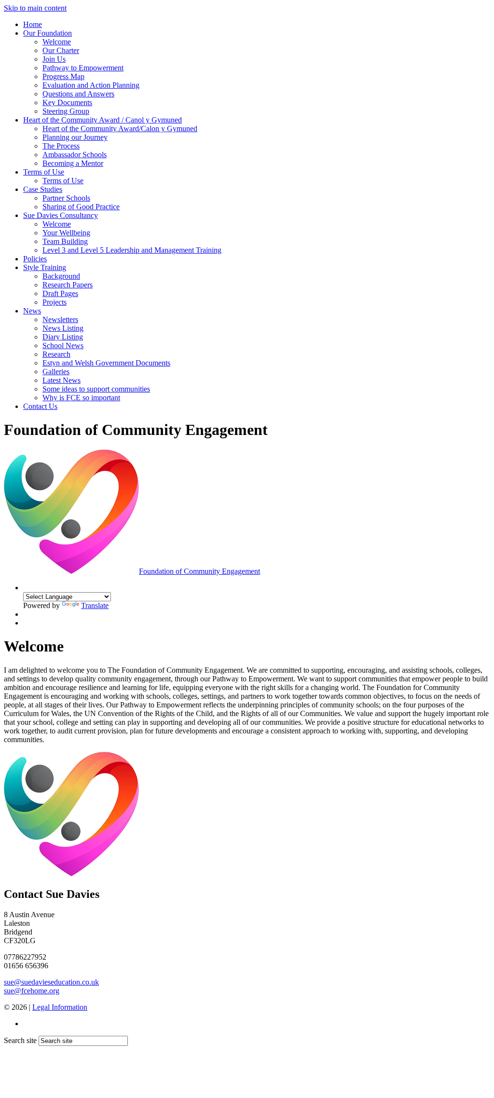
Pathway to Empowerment (83, 68)
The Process (61, 146)
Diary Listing (62, 337)
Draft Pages (60, 293)
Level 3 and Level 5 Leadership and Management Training (131, 250)
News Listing (62, 328)
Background (61, 276)
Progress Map (63, 76)
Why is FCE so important (81, 397)
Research (56, 354)
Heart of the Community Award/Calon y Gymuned (119, 128)
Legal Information (59, 1007)
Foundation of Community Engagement (199, 571)
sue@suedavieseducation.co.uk (51, 982)
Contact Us (40, 406)
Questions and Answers (78, 94)
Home (32, 24)
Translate (95, 605)
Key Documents (67, 102)
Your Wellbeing (66, 233)
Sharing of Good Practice (81, 207)
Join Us (54, 59)
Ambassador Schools (74, 154)
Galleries (55, 371)
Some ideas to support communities (96, 389)
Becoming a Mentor (72, 163)
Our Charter (60, 50)
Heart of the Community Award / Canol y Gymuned (102, 120)
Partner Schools (66, 198)
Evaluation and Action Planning (90, 85)
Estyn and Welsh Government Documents (106, 363)
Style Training (44, 267)
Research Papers (67, 285)
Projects (54, 302)
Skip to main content (35, 8)
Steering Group (65, 111)
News (32, 311)
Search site (20, 1040)
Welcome (56, 42)
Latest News (61, 380)
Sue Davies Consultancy (60, 215)
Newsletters (60, 319)
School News (62, 345)
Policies (35, 259)
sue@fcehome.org (31, 991)
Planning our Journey (75, 137)
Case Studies (42, 189)
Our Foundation (47, 33)
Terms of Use (43, 172)
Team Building (65, 241)
